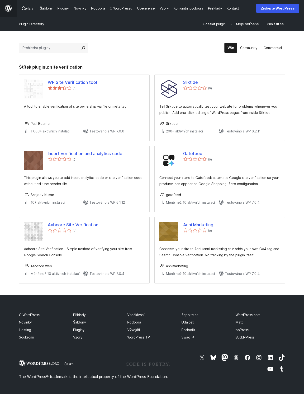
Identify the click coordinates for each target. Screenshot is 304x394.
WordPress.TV (138, 337)
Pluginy (79, 330)
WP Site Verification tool (72, 82)
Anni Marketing (198, 224)
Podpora (134, 322)
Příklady (79, 315)
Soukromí (26, 337)
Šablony (79, 322)
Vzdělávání (135, 315)
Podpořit (188, 330)
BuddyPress (245, 337)
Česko (69, 364)
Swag (187, 337)
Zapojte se (190, 315)
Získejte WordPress (278, 8)
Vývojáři (133, 330)
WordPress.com (248, 315)
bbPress (242, 330)
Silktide (190, 82)
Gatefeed (192, 153)
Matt (239, 322)
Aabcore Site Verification (73, 224)
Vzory (77, 337)
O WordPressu (30, 315)
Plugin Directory (31, 24)
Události (187, 322)
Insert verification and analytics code (85, 153)
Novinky (25, 322)
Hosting (25, 330)
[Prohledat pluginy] (83, 48)
